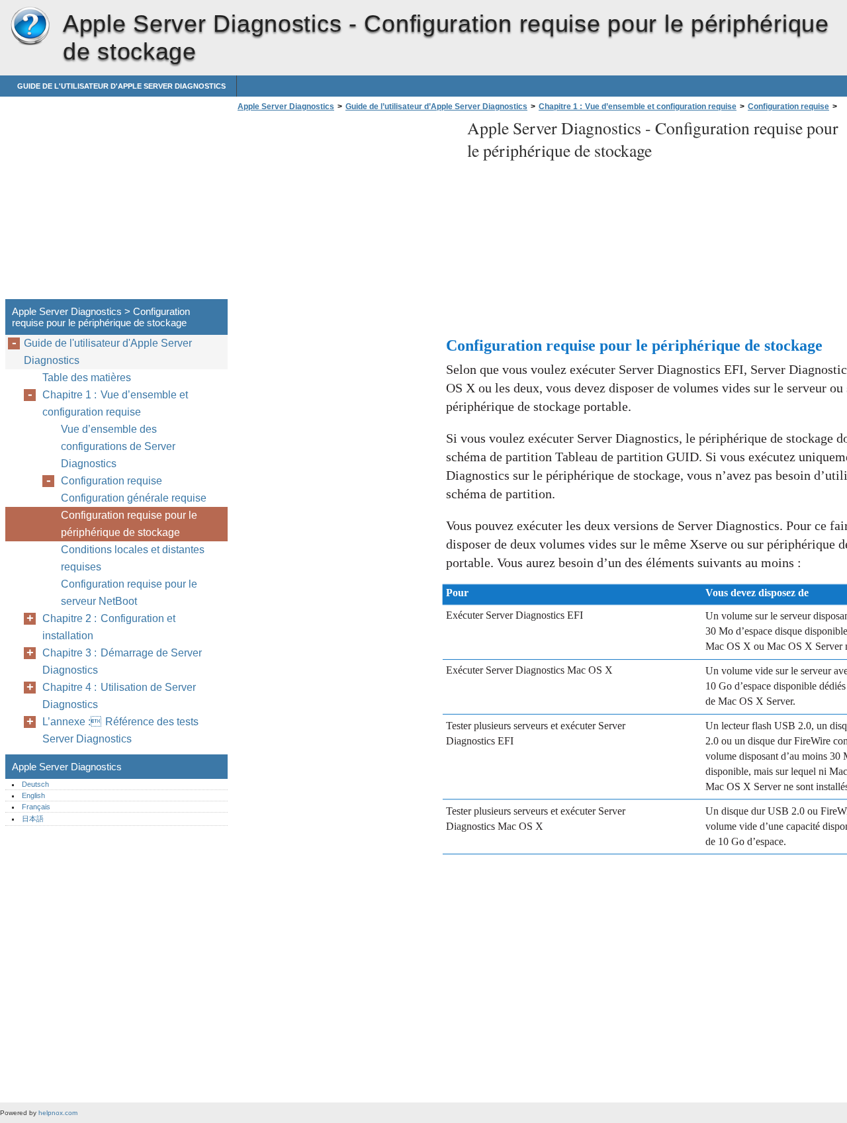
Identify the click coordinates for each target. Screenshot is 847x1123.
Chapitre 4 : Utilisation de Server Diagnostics (119, 696)
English (33, 795)
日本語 (33, 819)
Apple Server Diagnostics (30, 26)
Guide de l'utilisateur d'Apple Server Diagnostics (121, 86)
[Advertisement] (345, 209)
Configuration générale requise (133, 498)
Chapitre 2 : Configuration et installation (108, 627)
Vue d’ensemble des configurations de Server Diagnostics (118, 446)
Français (36, 807)
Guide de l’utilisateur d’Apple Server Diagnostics (436, 106)
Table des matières (86, 377)
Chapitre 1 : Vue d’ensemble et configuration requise (637, 106)
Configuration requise (788, 106)
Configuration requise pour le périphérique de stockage (129, 524)
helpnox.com (57, 1112)
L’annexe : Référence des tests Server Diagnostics (120, 730)
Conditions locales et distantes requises (132, 558)
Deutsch (35, 784)
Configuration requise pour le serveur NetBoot (129, 592)
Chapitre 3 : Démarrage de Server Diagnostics (122, 661)
